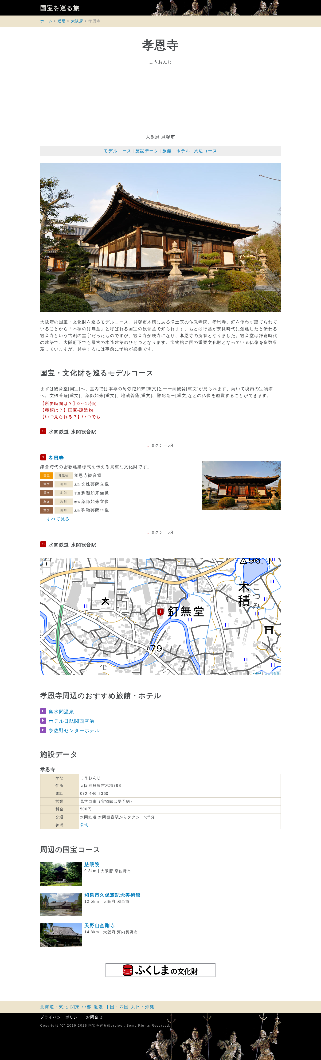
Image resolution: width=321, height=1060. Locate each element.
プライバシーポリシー (61, 1017)
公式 (84, 825)
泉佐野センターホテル (74, 730)
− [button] (46, 571)
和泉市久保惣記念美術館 (112, 895)
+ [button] (46, 564)
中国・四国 (117, 1007)
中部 (86, 1007)
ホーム (46, 21)
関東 (75, 1007)
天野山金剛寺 (99, 925)
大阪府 (77, 21)
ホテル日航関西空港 (72, 721)
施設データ (147, 151)
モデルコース (118, 151)
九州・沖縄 (142, 1007)
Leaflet (256, 673)
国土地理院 (272, 673)
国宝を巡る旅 (60, 8)
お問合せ (94, 1017)
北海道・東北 (54, 1007)
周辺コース (205, 151)
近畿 (62, 21)
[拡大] (160, 237)
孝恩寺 (56, 457)
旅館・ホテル (176, 151)
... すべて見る (55, 519)
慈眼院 (92, 864)
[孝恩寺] (160, 612)
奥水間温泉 (61, 711)
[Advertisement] (160, 99)
